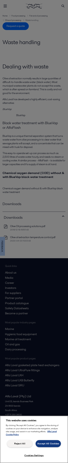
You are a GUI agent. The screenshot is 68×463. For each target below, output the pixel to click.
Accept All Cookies (48, 443)
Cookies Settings (34, 455)
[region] (34, 439)
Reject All (19, 443)
